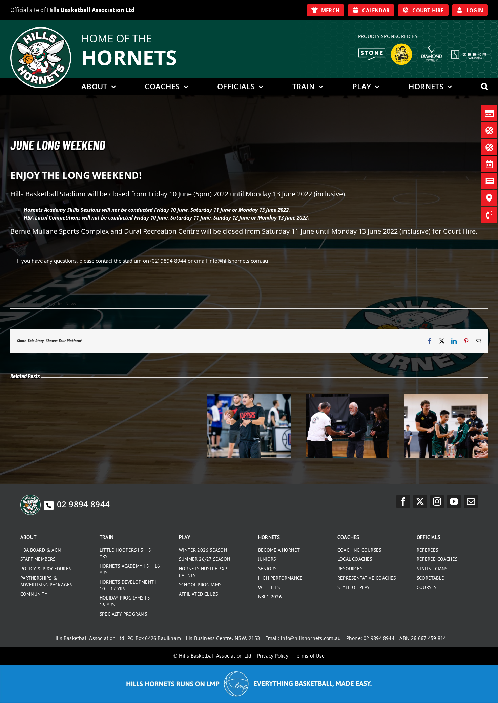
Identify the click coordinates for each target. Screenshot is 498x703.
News (70, 303)
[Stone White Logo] (371, 50)
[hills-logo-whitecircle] (40, 29)
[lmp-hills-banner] (249, 667)
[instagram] (437, 501)
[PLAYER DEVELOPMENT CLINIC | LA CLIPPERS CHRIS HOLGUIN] (249, 397)
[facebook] (403, 501)
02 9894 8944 (83, 504)
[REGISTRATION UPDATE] (446, 397)
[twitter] (420, 501)
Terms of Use (309, 655)
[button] (484, 86)
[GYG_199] (401, 45)
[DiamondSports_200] (431, 43)
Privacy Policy (272, 655)
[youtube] (454, 501)
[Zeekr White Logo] (468, 51)
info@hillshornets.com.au (311, 638)
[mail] (471, 501)
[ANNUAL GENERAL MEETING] (347, 397)
